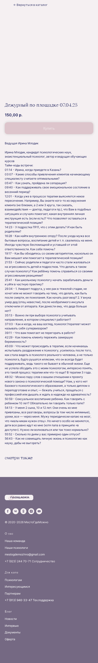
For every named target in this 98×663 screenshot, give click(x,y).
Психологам (13, 580)
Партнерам (12, 593)
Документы (12, 632)
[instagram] (31, 511)
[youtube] (39, 511)
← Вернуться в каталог (30, 5)
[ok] (23, 511)
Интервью (12, 625)
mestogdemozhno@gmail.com (25, 554)
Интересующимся (17, 586)
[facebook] (8, 511)
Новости (11, 619)
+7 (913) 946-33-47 (18, 600)
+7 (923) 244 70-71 (18, 561)
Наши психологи (16, 547)
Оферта (10, 639)
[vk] (16, 511)
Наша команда (15, 541)
